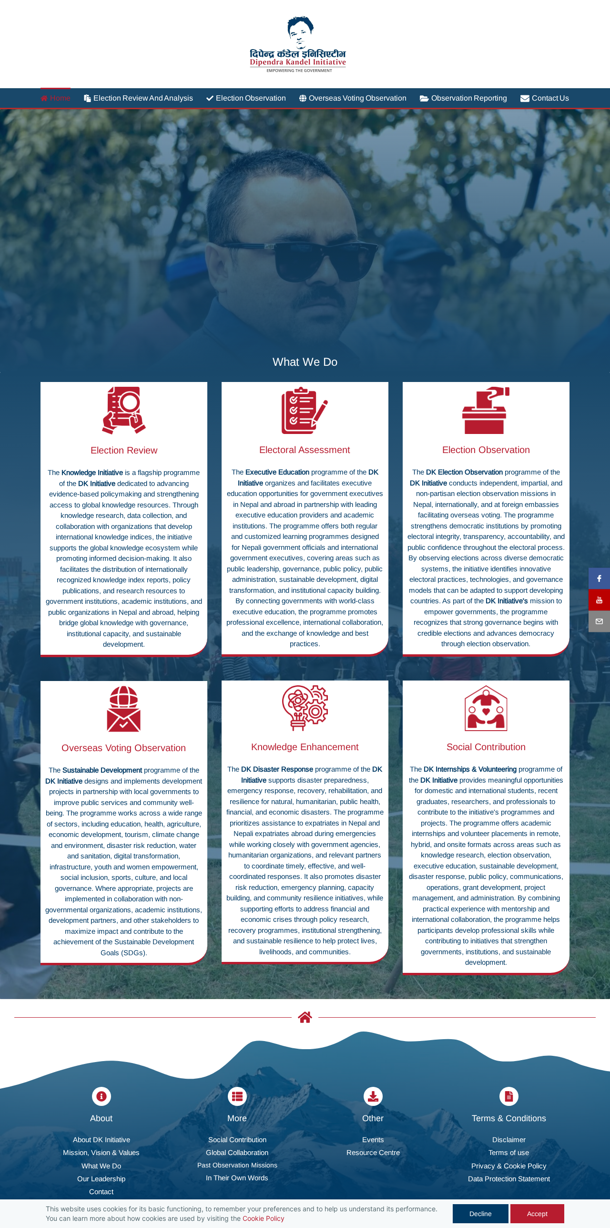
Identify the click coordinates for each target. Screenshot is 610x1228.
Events (373, 1139)
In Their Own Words (237, 1178)
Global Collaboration (237, 1152)
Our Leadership (101, 1179)
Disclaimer (509, 1139)
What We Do (101, 1166)
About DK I (90, 1139)
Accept (537, 1214)
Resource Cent (370, 1152)
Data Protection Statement (509, 1179)
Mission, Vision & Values (101, 1152)
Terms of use (508, 1152)
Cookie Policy (264, 1218)
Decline (480, 1214)
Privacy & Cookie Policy (509, 1166)
